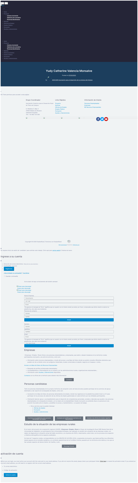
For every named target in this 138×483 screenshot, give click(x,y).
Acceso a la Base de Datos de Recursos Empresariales (40, 365)
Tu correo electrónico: (10, 466)
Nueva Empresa (29, 295)
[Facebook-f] (98, 119)
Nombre (26, 324)
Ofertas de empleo (39, 408)
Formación (7, 27)
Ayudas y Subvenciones (46, 372)
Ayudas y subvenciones (10, 29)
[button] (3, 289)
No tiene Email (30, 343)
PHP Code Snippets (63, 244)
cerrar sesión (56, 250)
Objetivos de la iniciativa (14, 17)
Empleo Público (8, 25)
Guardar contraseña (12, 276)
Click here (103, 461)
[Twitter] (102, 119)
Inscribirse (26, 273)
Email (26, 334)
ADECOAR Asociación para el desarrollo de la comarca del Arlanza (72, 80)
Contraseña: (7, 266)
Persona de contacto (30, 311)
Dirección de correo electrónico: (13, 264)
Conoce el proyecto (12, 15)
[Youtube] (106, 119)
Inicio (5, 11)
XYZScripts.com (76, 244)
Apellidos (27, 329)
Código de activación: (10, 470)
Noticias (6, 21)
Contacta (27, 375)
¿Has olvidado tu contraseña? (13, 273)
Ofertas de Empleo (9, 23)
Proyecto (6, 13)
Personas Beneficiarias (13, 19)
